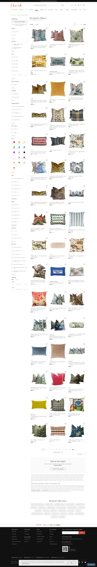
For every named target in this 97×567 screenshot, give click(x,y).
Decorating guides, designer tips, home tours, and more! (72, 538)
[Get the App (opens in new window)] (65, 549)
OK (71, 562)
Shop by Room (39, 541)
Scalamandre (33, 490)
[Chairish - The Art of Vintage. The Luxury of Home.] (16, 5)
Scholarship (51, 541)
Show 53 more (14, 198)
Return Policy (14, 536)
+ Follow (19, 21)
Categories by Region (41, 536)
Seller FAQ (26, 541)
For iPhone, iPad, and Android (67, 543)
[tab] (19, 32)
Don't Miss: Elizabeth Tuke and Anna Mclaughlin (48, 0)
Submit (82, 532)
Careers (50, 536)
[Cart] (83, 5)
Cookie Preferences (25, 563)
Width (13, 287)
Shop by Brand (39, 533)
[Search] (62, 5)
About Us (51, 531)
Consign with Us (27, 539)
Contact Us (14, 533)
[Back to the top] (94, 560)
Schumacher (38, 490)
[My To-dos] (75, 5)
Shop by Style (39, 531)
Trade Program (27, 533)
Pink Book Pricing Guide (16, 541)
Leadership (51, 533)
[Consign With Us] (78, 5)
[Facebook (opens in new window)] (79, 562)
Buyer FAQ (26, 531)
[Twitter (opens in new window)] (85, 562)
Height (13, 282)
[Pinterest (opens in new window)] (82, 562)
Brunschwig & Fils (45, 490)
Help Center (14, 531)
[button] (81, 5)
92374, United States (20, 106)
